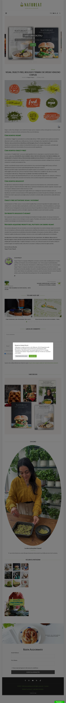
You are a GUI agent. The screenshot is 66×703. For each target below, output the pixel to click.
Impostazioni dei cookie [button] (21, 356)
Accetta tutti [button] (33, 356)
